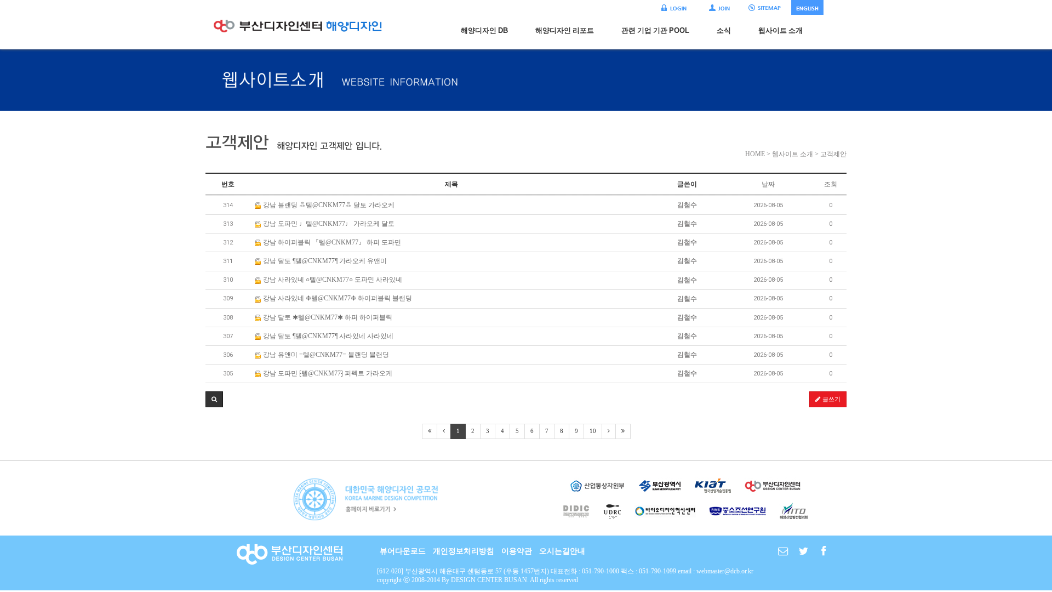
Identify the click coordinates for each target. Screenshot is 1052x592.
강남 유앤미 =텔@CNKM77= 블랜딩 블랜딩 (325, 354)
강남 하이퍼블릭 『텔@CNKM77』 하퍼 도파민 (331, 242)
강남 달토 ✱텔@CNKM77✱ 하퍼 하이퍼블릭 (326, 317)
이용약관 (516, 551)
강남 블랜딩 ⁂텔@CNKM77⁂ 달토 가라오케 (328, 205)
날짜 (768, 184)
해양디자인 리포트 (564, 30)
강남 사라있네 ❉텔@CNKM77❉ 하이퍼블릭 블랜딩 (336, 298)
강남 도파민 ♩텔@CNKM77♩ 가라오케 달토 (328, 223)
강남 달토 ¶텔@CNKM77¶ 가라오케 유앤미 (324, 261)
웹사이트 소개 (780, 30)
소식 (724, 30)
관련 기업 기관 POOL (655, 30)
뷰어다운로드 (403, 551)
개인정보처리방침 (463, 551)
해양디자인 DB (484, 30)
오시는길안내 (562, 551)
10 (593, 431)
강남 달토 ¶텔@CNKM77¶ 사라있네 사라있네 (327, 336)
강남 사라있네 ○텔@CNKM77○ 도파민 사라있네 (331, 279)
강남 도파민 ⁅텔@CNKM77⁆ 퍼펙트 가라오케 (326, 373)
